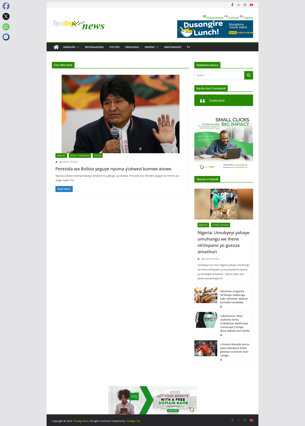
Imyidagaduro (94, 47)
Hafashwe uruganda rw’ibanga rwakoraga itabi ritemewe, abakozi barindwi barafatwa (234, 297)
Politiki (114, 47)
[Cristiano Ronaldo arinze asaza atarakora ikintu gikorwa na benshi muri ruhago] (205, 351)
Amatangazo (172, 47)
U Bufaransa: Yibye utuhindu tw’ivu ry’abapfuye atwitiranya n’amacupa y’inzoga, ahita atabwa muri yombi (235, 323)
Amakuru (69, 47)
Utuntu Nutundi (220, 225)
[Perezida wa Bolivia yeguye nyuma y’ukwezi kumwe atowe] (120, 114)
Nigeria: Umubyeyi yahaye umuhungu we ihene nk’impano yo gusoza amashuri (224, 242)
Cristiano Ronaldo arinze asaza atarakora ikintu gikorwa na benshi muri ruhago (234, 350)
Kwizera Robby (69, 161)
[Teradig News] (56, 47)
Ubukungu (132, 47)
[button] (77, 47)
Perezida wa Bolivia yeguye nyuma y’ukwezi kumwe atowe (113, 169)
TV (188, 47)
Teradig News (217, 100)
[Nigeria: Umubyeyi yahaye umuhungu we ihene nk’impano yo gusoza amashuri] (223, 204)
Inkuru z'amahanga (79, 155)
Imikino (150, 47)
